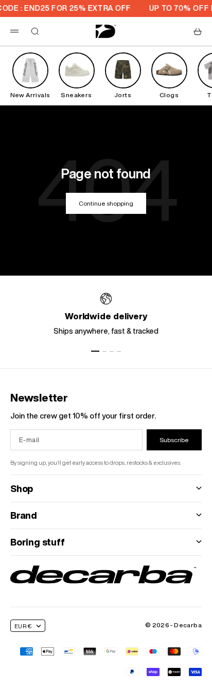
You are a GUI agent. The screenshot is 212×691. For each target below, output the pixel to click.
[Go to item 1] (95, 351)
